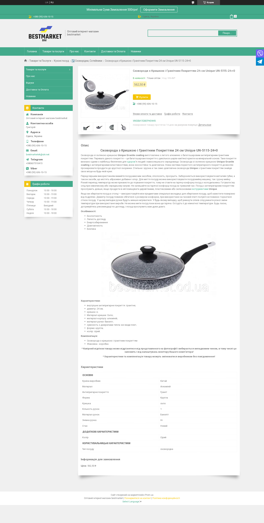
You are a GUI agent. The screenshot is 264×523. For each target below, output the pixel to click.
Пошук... (227, 33)
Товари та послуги (53, 51)
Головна (32, 51)
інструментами (200, 189)
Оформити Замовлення (159, 9)
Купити (143, 96)
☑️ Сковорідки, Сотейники (86, 60)
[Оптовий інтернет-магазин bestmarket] (45, 33)
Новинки (136, 51)
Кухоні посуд (61, 60)
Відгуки (30, 82)
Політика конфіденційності (166, 498)
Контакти (90, 51)
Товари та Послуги (40, 60)
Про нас (74, 51)
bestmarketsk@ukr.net (37, 154)
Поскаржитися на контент (137, 498)
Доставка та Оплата (113, 51)
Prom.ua (149, 495)
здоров (131, 161)
